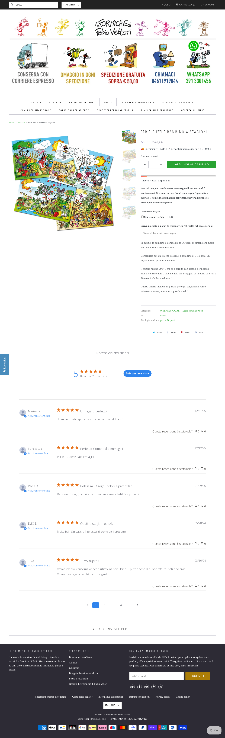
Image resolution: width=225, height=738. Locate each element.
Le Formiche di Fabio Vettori (116, 714)
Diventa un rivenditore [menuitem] (157, 110)
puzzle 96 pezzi (167, 320)
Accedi (166, 4)
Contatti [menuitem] (55, 102)
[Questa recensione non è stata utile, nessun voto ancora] (202, 431)
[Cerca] (12, 5)
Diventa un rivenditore (80, 657)
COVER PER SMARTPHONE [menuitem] (36, 110)
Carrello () (187, 4)
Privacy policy (163, 696)
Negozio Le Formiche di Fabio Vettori (88, 684)
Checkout (207, 4)
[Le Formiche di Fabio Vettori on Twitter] (132, 687)
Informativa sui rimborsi (110, 696)
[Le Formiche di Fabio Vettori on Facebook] (139, 687)
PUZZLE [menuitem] (108, 102)
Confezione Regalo (150, 211)
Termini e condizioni (139, 696)
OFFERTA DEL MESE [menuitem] (192, 110)
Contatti (73, 662)
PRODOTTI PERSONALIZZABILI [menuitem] (115, 110)
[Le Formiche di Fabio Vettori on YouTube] (146, 687)
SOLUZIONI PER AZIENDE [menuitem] (74, 110)
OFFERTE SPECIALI (170, 310)
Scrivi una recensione (137, 373)
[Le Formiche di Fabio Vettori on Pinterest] (153, 687)
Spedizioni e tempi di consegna (50, 696)
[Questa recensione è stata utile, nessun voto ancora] (196, 431)
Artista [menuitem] (36, 102)
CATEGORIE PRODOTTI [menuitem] (82, 102)
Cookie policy (183, 696)
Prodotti (21, 122)
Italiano (69, 4)
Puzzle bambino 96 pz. (192, 310)
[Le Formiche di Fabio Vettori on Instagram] (160, 687)
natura (163, 315)
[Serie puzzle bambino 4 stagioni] (63, 183)
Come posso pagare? (82, 696)
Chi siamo (74, 668)
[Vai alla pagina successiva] (137, 605)
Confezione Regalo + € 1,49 (158, 217)
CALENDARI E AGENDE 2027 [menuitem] (138, 102)
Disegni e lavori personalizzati (84, 673)
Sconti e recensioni (78, 678)
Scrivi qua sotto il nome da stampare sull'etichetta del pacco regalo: (177, 226)
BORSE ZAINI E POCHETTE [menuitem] (177, 102)
